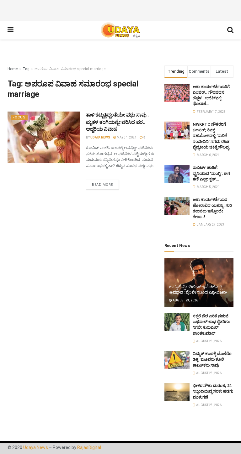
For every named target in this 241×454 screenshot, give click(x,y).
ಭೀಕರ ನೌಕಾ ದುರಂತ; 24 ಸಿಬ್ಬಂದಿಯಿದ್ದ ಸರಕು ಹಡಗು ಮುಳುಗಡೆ (213, 391)
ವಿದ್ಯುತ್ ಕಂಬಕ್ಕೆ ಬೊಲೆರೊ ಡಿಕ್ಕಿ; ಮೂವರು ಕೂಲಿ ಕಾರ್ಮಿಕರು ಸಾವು (212, 359)
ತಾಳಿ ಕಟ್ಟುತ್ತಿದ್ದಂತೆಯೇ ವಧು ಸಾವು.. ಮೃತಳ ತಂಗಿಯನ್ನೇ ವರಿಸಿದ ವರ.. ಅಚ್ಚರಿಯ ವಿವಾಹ (117, 122)
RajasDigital (89, 447)
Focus (19, 117)
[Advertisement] (120, 9)
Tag (26, 69)
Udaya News (100, 137)
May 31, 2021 (126, 137)
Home (13, 69)
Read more (102, 185)
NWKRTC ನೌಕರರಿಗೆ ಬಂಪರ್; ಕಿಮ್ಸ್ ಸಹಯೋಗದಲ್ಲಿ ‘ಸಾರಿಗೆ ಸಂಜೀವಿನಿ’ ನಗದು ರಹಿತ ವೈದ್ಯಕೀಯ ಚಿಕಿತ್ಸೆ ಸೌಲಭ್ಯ (211, 135)
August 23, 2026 (185, 300)
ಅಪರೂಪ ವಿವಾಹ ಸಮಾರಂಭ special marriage (70, 69)
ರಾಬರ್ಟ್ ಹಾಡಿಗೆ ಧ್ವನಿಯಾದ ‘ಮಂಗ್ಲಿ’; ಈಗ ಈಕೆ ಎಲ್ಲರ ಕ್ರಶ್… (211, 173)
